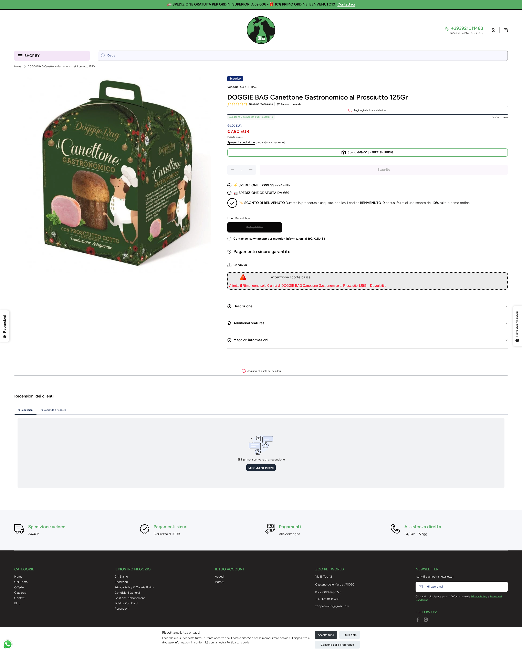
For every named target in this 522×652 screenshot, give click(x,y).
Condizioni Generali (127, 592)
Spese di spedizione (241, 142)
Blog (17, 603)
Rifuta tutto (350, 635)
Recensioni (122, 608)
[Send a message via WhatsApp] (7, 644)
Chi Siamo (21, 582)
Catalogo (20, 592)
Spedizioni (121, 582)
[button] (506, 30)
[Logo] (261, 30)
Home (17, 66)
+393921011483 (467, 28)
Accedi (219, 576)
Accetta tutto (326, 635)
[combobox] (303, 56)
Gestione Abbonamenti (130, 598)
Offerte (19, 587)
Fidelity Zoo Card (126, 603)
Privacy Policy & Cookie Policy (134, 587)
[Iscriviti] (503, 587)
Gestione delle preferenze (337, 644)
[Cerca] (101, 56)
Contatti (19, 598)
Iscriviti (219, 582)
